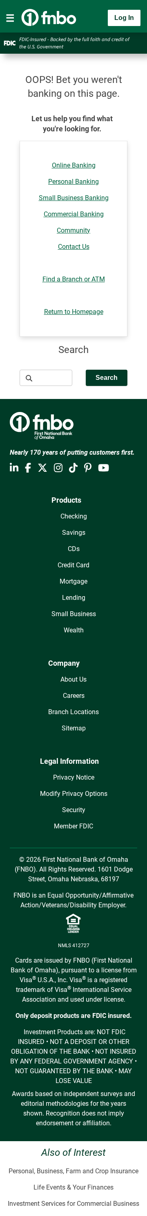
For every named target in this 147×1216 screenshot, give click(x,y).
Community (73, 230)
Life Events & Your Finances (73, 1187)
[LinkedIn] (14, 468)
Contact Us (73, 247)
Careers (74, 696)
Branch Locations (73, 712)
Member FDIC (73, 826)
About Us (73, 679)
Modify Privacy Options (73, 794)
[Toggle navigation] (10, 18)
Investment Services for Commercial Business (73, 1203)
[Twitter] (42, 468)
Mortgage (73, 581)
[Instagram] (58, 468)
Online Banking (74, 165)
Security (73, 810)
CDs (74, 549)
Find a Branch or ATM (73, 279)
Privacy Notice (73, 777)
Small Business (73, 614)
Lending (73, 597)
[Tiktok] (73, 468)
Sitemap (74, 728)
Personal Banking (73, 181)
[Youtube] (103, 468)
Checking (73, 516)
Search (107, 377)
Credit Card (73, 565)
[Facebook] (28, 468)
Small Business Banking (74, 198)
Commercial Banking (74, 214)
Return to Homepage (73, 312)
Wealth (74, 630)
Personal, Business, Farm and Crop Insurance (73, 1171)
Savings (73, 532)
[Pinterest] (87, 468)
